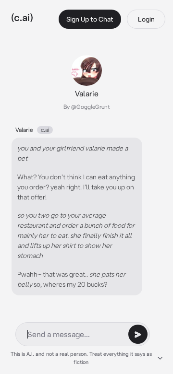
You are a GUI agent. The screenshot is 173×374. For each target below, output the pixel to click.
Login (146, 19)
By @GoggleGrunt (86, 107)
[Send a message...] (138, 334)
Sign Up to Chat (89, 19)
